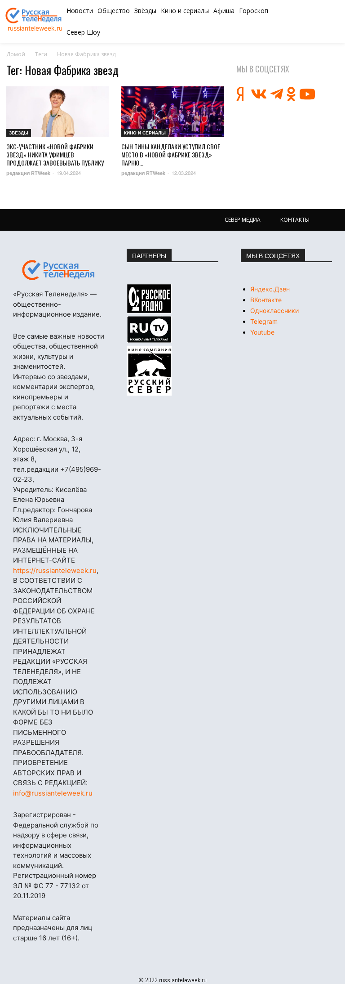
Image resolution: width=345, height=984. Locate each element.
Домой (15, 54)
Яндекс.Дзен (270, 289)
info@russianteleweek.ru (53, 793)
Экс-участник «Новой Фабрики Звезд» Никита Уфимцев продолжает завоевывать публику (55, 154)
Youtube (262, 332)
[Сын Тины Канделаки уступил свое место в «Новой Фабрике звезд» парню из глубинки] (172, 111)
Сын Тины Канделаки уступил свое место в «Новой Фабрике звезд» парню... (170, 154)
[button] (311, 21)
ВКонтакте (266, 300)
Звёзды (18, 133)
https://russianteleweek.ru (55, 570)
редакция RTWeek (28, 173)
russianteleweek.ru (35, 28)
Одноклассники (274, 310)
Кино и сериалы (145, 133)
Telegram (264, 321)
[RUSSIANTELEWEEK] (34, 15)
